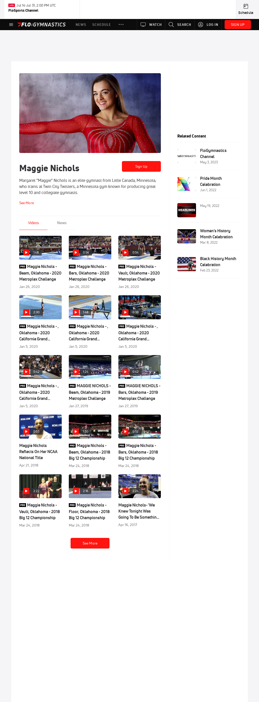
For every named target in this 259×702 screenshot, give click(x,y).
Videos (33, 222)
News (62, 222)
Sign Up (141, 166)
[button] (121, 24)
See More (90, 543)
